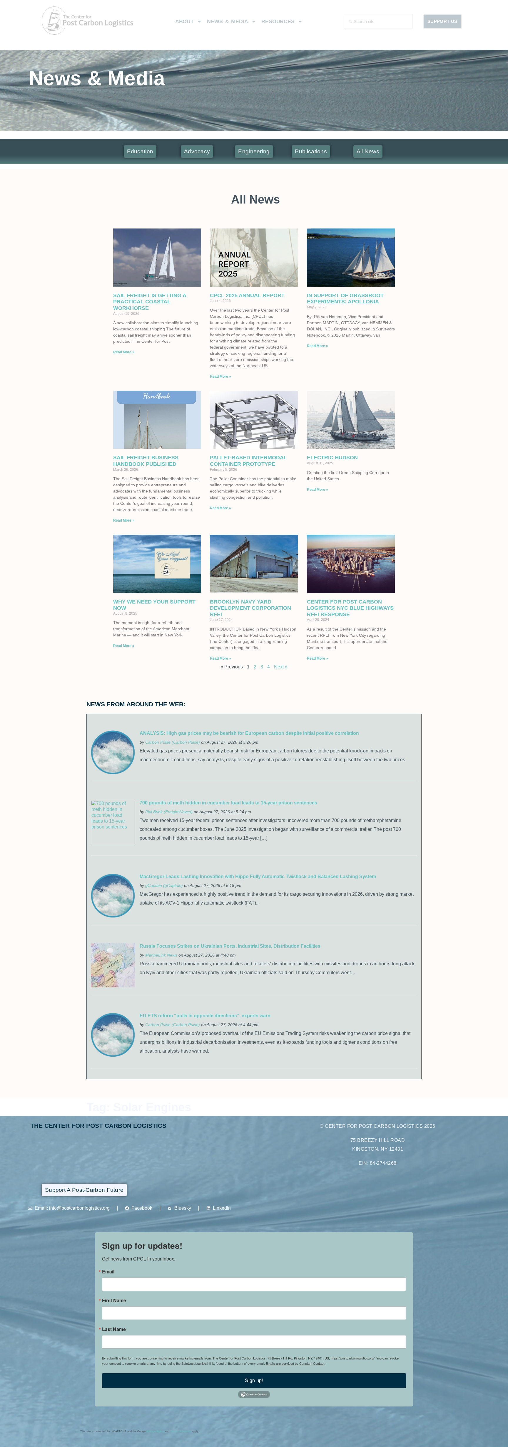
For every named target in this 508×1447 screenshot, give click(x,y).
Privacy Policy (155, 1431)
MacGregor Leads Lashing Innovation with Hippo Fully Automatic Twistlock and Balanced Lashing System (258, 876)
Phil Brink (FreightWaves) (169, 811)
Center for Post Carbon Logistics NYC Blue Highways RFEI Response (350, 608)
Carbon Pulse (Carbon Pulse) (172, 742)
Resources (278, 21)
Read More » (123, 352)
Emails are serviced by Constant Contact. (295, 1363)
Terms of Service (180, 1431)
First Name (114, 1300)
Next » (281, 666)
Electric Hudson (332, 458)
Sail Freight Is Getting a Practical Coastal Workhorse (149, 302)
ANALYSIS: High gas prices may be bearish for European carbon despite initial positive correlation (249, 733)
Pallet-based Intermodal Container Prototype (248, 461)
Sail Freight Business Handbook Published (145, 461)
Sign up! (254, 1380)
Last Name (114, 1329)
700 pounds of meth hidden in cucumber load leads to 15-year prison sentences (228, 802)
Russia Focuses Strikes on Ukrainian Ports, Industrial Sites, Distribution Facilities (230, 946)
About (184, 21)
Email (108, 1271)
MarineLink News (161, 955)
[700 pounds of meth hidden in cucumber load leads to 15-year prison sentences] (113, 842)
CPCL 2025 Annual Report (247, 295)
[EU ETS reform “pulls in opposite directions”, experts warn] (113, 1055)
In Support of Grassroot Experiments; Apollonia (345, 299)
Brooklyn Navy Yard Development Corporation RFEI (250, 608)
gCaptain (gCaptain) (164, 885)
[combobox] (378, 21)
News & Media (227, 21)
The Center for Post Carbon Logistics (98, 1125)
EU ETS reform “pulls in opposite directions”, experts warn (205, 1015)
